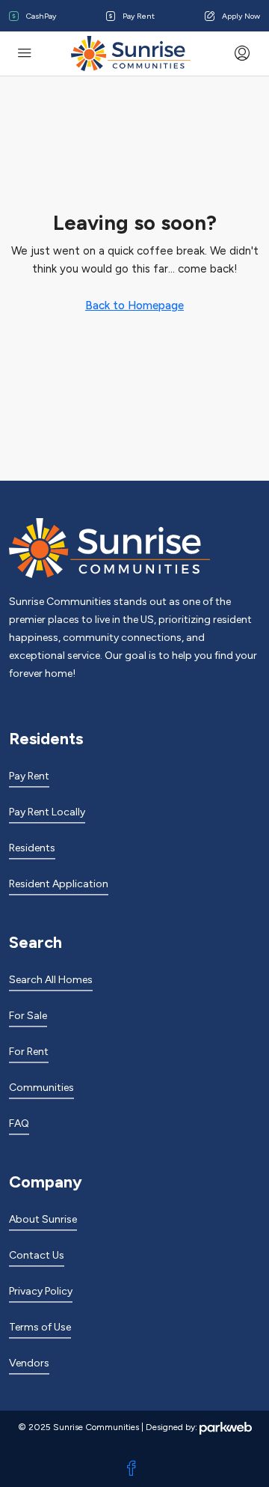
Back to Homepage (134, 305)
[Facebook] (134, 1469)
